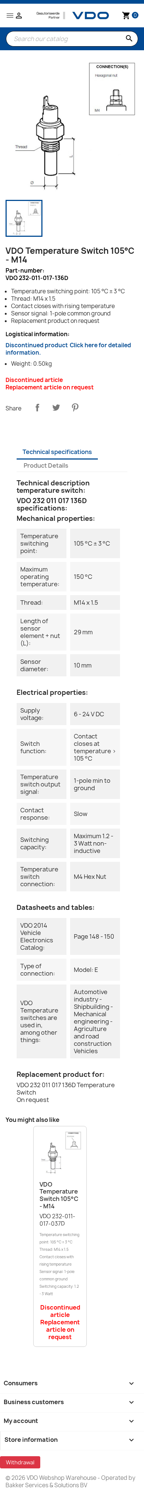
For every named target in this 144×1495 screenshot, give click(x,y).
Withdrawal (20, 1462)
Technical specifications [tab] (57, 452)
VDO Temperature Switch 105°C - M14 (59, 1195)
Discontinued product (68, 348)
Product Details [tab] (46, 465)
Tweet (56, 407)
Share (37, 407)
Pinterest (75, 407)
